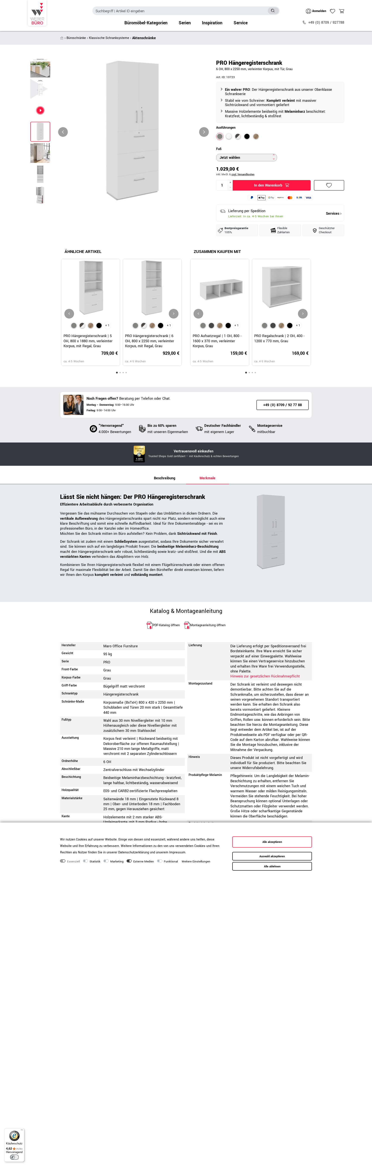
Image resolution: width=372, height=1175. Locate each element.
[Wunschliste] (332, 11)
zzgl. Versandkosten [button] (242, 174)
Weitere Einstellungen (196, 862)
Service (241, 23)
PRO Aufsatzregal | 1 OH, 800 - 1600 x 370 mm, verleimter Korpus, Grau (217, 340)
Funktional (171, 862)
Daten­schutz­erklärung (133, 852)
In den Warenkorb (268, 185)
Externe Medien (143, 862)
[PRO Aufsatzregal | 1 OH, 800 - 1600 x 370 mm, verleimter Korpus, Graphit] (211, 325)
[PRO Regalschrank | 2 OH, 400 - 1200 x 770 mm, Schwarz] (289, 325)
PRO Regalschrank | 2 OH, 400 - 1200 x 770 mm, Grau (279, 338)
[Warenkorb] (341, 11)
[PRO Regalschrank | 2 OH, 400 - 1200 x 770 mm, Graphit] (273, 325)
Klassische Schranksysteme (109, 38)
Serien (185, 23)
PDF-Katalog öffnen (166, 625)
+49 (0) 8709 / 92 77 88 (282, 404)
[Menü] (21, 1130)
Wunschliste (329, 185)
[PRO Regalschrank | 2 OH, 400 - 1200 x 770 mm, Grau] (264, 325)
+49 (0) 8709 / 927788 (326, 22)
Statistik (95, 862)
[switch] (14, 1157)
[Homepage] (37, 13)
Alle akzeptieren (272, 842)
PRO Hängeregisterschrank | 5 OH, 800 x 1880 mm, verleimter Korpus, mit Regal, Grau (88, 340)
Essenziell (73, 862)
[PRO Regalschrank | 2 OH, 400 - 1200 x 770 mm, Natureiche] (281, 325)
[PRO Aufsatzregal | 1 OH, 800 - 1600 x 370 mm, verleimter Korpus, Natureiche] (219, 325)
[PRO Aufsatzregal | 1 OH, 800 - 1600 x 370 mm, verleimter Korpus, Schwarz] (228, 325)
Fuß (219, 149)
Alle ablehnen (272, 866)
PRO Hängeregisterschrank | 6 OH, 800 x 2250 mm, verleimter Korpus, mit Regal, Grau (149, 340)
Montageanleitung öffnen (208, 625)
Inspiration (212, 23)
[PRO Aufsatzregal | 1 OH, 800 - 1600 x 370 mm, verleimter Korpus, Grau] (203, 325)
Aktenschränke (144, 37)
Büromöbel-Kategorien (145, 23)
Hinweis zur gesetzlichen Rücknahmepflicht (265, 676)
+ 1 (107, 325)
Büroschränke (76, 38)
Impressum (177, 852)
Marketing (117, 862)
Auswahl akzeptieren (272, 856)
